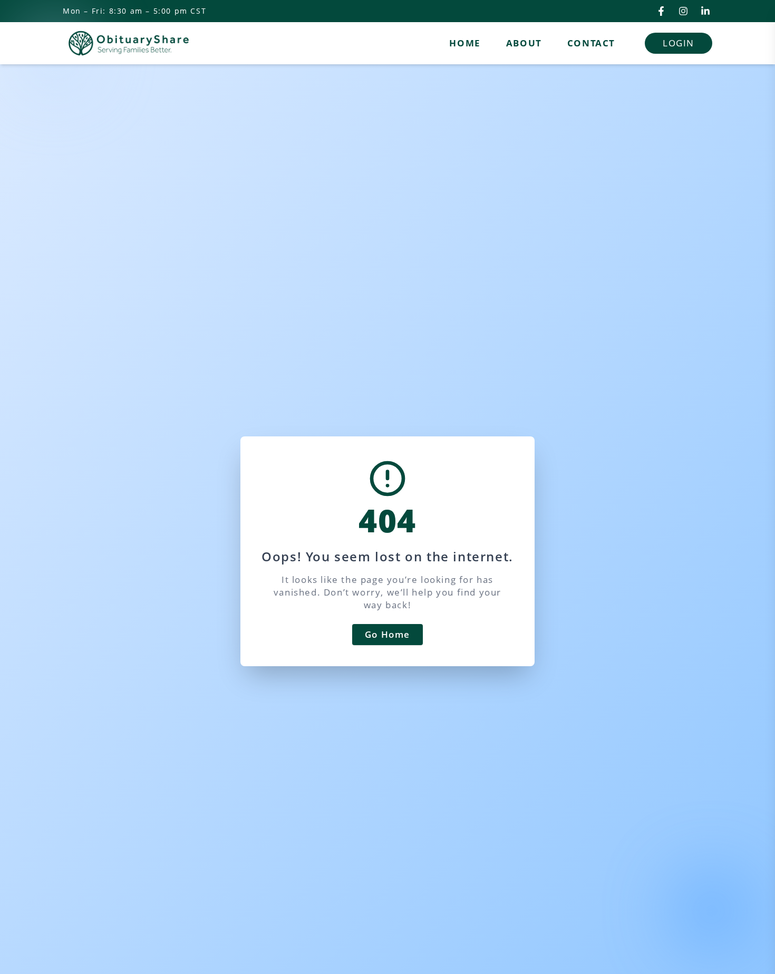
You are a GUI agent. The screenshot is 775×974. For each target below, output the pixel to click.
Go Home (387, 634)
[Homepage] (129, 43)
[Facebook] (661, 11)
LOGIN (678, 43)
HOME (464, 43)
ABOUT (524, 43)
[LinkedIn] (705, 11)
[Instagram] (683, 11)
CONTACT (591, 43)
